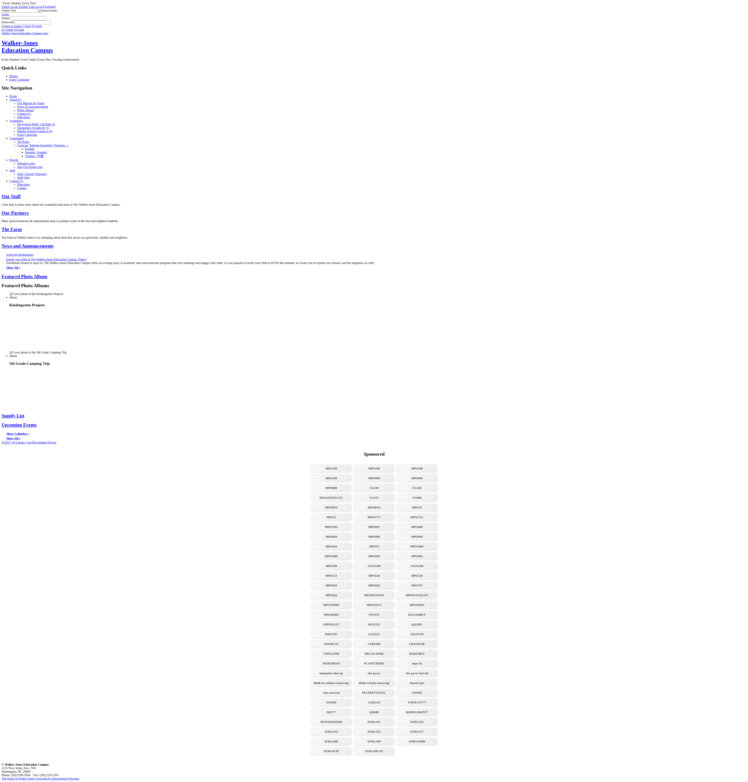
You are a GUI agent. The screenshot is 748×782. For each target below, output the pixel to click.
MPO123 (331, 575)
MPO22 (331, 517)
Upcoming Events (19, 424)
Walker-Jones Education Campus (27, 46)
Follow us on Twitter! (15, 6)
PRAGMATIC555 (331, 497)
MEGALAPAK (374, 653)
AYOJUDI (417, 634)
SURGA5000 (417, 741)
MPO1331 (416, 517)
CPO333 (374, 614)
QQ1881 (416, 624)
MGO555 (374, 624)
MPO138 (417, 575)
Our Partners (15, 212)
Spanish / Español (36, 152)
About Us (15, 99)
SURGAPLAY (374, 751)
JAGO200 (374, 566)
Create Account (32, 26)
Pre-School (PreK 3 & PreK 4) (36, 124)
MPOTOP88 (331, 605)
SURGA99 (374, 741)
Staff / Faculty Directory (32, 174)
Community (16, 138)
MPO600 (331, 536)
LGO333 (374, 634)
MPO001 (374, 527)
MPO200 (374, 556)
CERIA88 (374, 644)
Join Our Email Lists (29, 167)
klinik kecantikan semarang (331, 683)
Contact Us (24, 113)
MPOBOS (331, 507)
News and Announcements (28, 245)
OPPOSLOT (331, 624)
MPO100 (331, 468)
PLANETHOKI (374, 663)
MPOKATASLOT (417, 595)
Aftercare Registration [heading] (19, 254)
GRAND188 (417, 644)
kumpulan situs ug (331, 673)
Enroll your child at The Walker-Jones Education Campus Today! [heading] (46, 259)
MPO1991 (331, 527)
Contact (22, 188)
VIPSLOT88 (331, 653)
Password (7, 22)
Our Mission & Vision (30, 103)
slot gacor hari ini (417, 673)
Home (13, 96)
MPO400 (417, 527)
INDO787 (331, 634)
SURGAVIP (331, 751)
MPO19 (417, 507)
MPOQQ (331, 595)
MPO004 (417, 556)
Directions (23, 117)
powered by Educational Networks (57, 778)
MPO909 (417, 536)
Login (5, 14)
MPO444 (331, 546)
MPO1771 (374, 517)
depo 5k (417, 663)
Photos (13, 76)
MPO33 (374, 546)
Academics (16, 120)
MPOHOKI (331, 614)
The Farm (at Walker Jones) (19, 778)
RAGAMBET (417, 614)
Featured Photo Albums (25, 285)
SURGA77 (417, 731)
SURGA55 (374, 731)
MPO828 (374, 585)
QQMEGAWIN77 (417, 712)
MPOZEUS (374, 605)
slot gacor (374, 673)
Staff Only (23, 177)
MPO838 (331, 585)
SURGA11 (374, 722)
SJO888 (417, 692)
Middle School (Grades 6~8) (34, 131)
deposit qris (417, 683)
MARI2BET (417, 653)
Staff (12, 170)
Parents (13, 160)
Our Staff (11, 196)
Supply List (13, 415)
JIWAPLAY (331, 644)
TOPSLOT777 (417, 702)
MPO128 (374, 575)
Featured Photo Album (24, 276)
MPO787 (417, 585)
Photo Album (25, 110)
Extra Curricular (19, 79)
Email (5, 18)
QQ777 (331, 712)
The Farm (23, 141)
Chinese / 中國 (34, 156)
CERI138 (374, 702)
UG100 (374, 488)
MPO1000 (416, 546)
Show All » (13, 267)
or (13, 29)
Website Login (26, 163)
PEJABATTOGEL (374, 692)
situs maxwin (331, 692)
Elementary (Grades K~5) (33, 127)
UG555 (374, 497)
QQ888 (374, 712)
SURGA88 (331, 741)
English (29, 149)
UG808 (417, 497)
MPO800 (374, 478)
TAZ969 (331, 702)
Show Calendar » (17, 433)
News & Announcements (32, 106)
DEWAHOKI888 (331, 722)
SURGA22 (417, 722)
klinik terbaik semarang (374, 683)
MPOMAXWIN (374, 595)
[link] (38, 321)
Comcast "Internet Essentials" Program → (43, 145)
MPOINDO (417, 605)
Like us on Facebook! (42, 6)
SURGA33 (331, 731)
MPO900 (374, 536)
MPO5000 (331, 556)
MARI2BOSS (331, 663)
